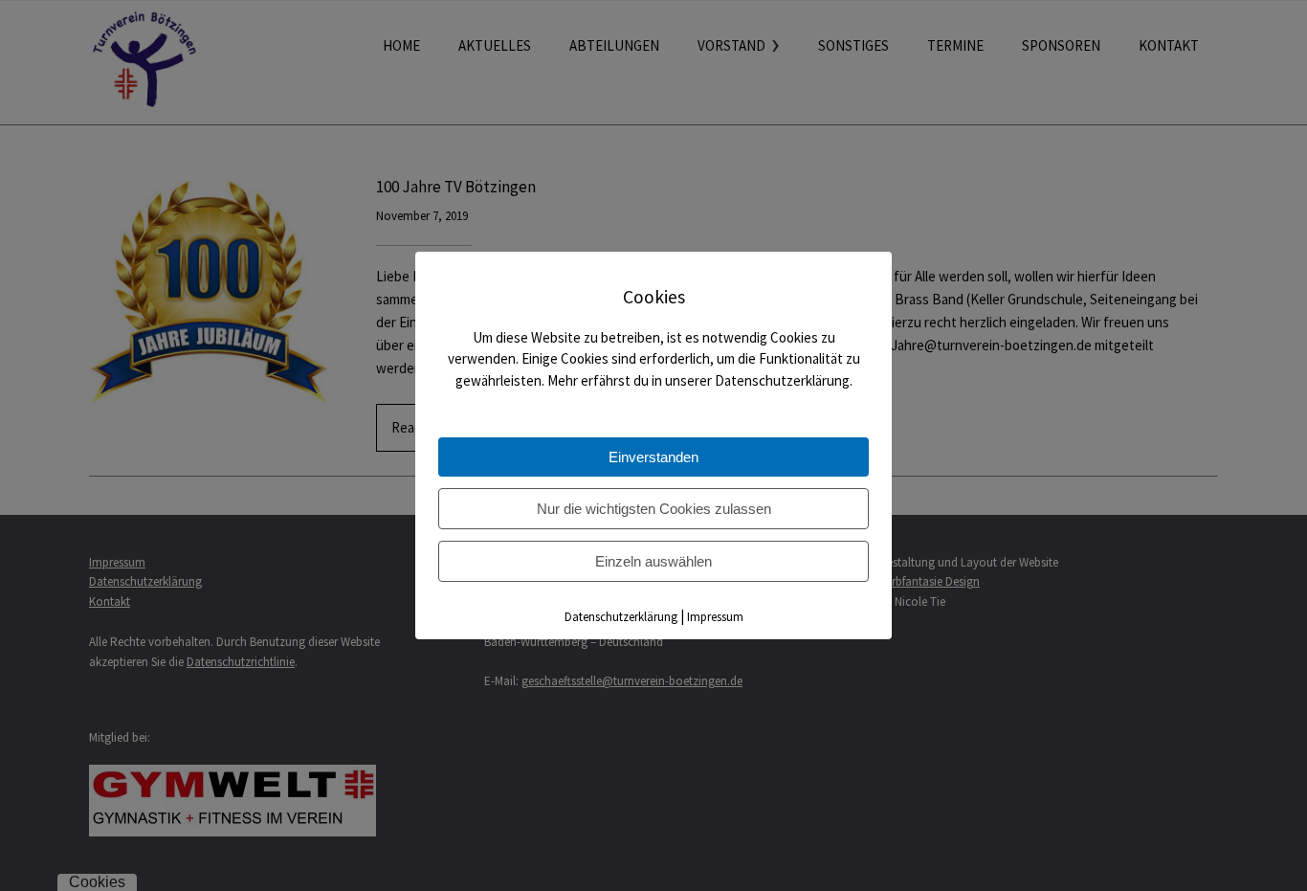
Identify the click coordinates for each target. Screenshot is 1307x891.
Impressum (715, 617)
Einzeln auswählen (653, 561)
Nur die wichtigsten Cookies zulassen (654, 509)
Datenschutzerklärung (621, 617)
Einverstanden (653, 457)
